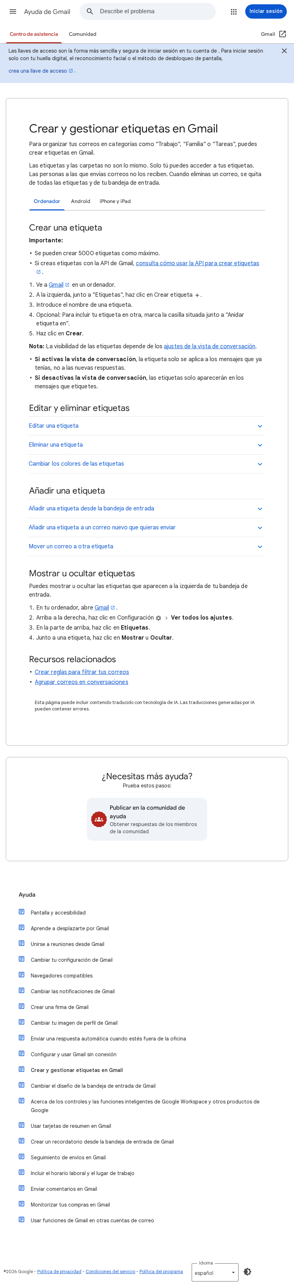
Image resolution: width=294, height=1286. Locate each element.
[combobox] (157, 11)
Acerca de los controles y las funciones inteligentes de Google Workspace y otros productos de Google (145, 1105)
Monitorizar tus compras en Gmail (70, 1205)
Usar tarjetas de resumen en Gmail (71, 1126)
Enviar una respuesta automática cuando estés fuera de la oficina (108, 1038)
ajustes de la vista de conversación (209, 346)
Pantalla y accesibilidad (58, 912)
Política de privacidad (59, 1271)
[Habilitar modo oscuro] (247, 1271)
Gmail (56, 284)
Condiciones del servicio (110, 1271)
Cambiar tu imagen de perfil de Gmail (74, 1023)
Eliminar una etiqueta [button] (56, 444)
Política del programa (161, 1271)
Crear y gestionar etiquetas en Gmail (77, 1070)
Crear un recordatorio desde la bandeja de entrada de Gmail (102, 1142)
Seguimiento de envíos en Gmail (68, 1157)
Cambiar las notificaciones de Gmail (73, 991)
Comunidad (82, 34)
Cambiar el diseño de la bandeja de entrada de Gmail (93, 1086)
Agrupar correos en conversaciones (81, 682)
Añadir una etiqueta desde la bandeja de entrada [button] (91, 508)
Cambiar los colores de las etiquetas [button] (76, 463)
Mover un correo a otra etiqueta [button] (71, 546)
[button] (13, 11)
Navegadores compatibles (62, 975)
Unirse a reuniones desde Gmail (67, 944)
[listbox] (215, 1272)
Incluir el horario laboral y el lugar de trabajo (82, 1173)
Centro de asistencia (34, 34)
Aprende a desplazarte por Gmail (70, 928)
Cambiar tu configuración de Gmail (72, 960)
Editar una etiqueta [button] (54, 426)
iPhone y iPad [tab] (115, 201)
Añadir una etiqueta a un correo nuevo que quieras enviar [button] (102, 527)
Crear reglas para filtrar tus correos (82, 672)
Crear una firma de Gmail (60, 1007)
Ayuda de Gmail (47, 12)
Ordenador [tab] (47, 201)
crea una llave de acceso (38, 71)
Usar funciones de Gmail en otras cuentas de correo (92, 1220)
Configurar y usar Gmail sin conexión (74, 1054)
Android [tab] (80, 201)
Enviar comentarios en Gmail (64, 1189)
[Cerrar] (284, 51)
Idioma (206, 1263)
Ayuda (27, 894)
